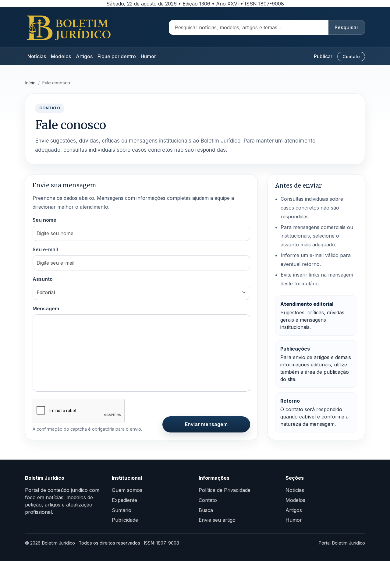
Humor (148, 56)
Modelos (61, 56)
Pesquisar (347, 27)
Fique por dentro (117, 56)
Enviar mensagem (206, 424)
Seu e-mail (45, 249)
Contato (351, 56)
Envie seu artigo (217, 520)
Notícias (36, 56)
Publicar (323, 56)
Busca (206, 510)
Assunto (43, 279)
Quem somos (127, 490)
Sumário (121, 510)
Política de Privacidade (224, 490)
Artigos (84, 56)
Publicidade (125, 520)
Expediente (124, 500)
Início (30, 83)
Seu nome (44, 220)
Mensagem (46, 308)
